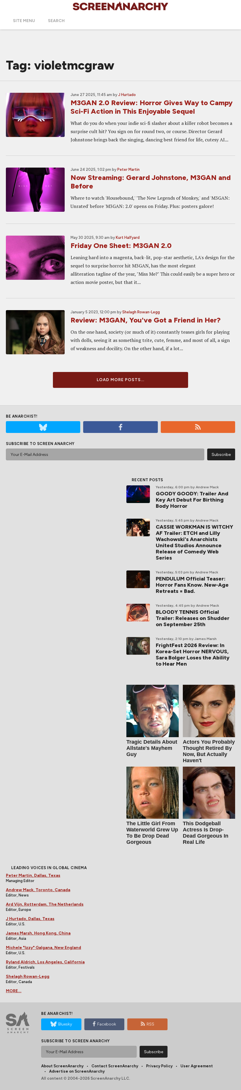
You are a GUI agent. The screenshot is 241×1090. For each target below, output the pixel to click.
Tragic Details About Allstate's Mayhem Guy (151, 748)
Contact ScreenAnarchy (114, 1066)
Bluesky (65, 1024)
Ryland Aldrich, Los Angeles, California (45, 962)
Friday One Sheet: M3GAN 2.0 (121, 245)
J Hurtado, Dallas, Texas (30, 918)
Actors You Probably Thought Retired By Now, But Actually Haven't (209, 751)
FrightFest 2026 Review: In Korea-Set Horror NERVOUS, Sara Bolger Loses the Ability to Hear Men (193, 654)
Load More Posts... (120, 379)
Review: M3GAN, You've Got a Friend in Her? (146, 320)
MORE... (13, 990)
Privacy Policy (159, 1066)
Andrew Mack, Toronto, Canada (38, 889)
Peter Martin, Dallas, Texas (33, 875)
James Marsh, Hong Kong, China (38, 933)
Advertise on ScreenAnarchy (77, 1071)
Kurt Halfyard (128, 237)
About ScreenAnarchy (62, 1066)
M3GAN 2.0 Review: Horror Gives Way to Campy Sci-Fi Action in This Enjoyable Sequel (151, 106)
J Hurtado (127, 94)
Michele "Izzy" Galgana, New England (43, 947)
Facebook (106, 1024)
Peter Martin (128, 169)
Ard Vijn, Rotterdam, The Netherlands (44, 904)
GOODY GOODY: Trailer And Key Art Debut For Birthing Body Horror (192, 499)
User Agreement (196, 1066)
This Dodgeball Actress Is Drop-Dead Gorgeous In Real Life (205, 833)
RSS (150, 1024)
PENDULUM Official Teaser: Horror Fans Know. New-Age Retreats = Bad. (192, 584)
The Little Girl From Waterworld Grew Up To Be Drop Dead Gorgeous (152, 833)
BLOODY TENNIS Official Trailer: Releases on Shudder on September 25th (193, 618)
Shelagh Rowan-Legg (141, 312)
